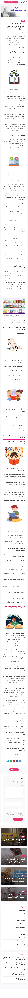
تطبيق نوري (14, 315)
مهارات (23, 20)
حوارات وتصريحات (20, 920)
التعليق (21, 785)
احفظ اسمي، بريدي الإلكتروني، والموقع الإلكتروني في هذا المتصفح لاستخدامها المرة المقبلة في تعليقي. (14, 814)
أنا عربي (23, 913)
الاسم (22, 801)
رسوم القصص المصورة (19, 924)
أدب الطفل (22, 910)
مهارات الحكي (21, 937)
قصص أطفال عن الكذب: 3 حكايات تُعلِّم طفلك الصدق (15, 979)
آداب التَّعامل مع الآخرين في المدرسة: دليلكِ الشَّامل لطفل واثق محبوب (15, 973)
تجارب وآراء (22, 917)
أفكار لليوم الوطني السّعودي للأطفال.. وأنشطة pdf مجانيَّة (15, 963)
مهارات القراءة (21, 941)
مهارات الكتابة (21, 944)
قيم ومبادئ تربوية (20, 927)
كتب (24, 930)
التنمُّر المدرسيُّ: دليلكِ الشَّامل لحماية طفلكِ (15, 968)
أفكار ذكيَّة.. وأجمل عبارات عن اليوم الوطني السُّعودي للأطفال (14, 958)
